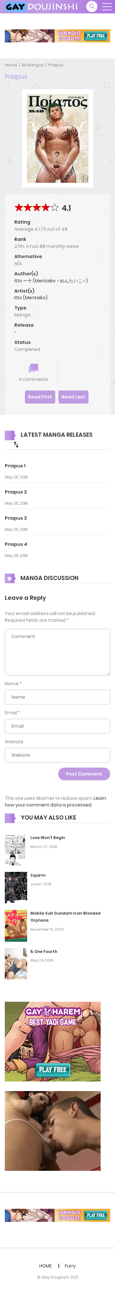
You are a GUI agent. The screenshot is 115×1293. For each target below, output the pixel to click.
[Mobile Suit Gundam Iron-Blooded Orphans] (16, 925)
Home (11, 65)
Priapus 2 (16, 492)
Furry (70, 1266)
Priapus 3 (16, 518)
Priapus (55, 65)
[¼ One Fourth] (16, 963)
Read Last (73, 397)
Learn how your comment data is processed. (55, 801)
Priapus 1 (15, 466)
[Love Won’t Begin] (16, 849)
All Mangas (33, 65)
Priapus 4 (16, 544)
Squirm (37, 875)
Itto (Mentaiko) (31, 297)
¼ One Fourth (43, 951)
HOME (45, 1266)
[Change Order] (16, 444)
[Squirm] (16, 887)
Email (11, 713)
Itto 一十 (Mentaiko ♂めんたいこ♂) (51, 281)
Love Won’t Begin (47, 837)
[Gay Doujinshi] (42, 6)
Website (14, 742)
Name (12, 683)
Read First (40, 397)
